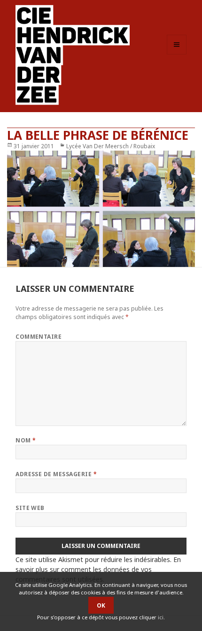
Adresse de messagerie (56, 474)
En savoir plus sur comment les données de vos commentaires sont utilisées (98, 569)
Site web (30, 508)
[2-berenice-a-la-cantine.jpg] (101, 208)
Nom (26, 440)
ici (160, 617)
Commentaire (39, 337)
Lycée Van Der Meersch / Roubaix (110, 146)
